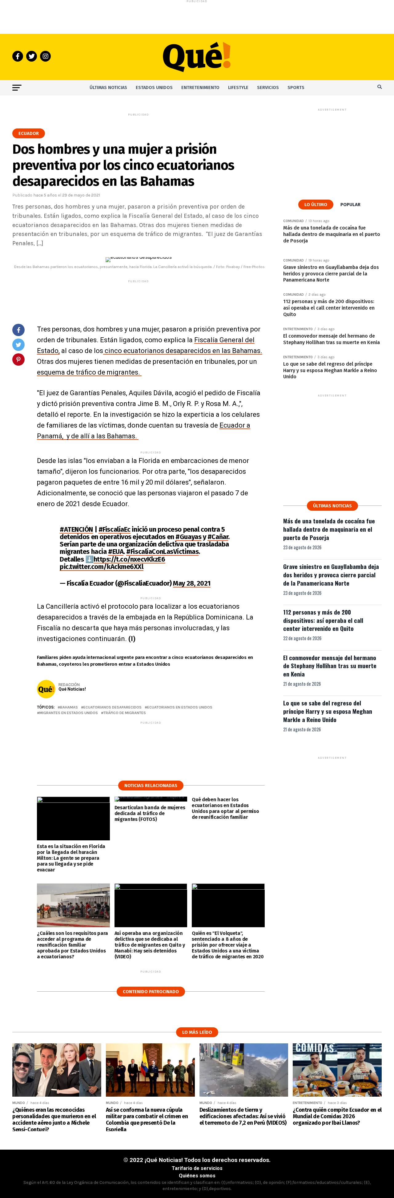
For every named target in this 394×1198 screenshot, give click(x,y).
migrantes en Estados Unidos (68, 713)
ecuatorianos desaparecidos (112, 707)
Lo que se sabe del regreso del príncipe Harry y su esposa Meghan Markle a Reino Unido (327, 711)
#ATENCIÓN (76, 529)
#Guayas (188, 537)
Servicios (268, 87)
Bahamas (69, 707)
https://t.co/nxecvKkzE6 (129, 559)
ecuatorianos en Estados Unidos (179, 707)
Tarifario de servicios (197, 1168)
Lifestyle (238, 87)
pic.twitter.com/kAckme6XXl (101, 566)
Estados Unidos (154, 87)
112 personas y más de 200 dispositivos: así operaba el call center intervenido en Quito (323, 620)
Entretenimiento (200, 87)
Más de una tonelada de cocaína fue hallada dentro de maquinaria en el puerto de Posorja (329, 529)
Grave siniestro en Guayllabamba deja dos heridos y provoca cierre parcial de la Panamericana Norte (331, 574)
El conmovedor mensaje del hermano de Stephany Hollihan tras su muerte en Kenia (329, 666)
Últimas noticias (108, 87)
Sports (295, 87)
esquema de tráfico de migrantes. (89, 372)
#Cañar (217, 537)
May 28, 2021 (192, 583)
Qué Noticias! (72, 689)
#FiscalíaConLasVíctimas (162, 551)
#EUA (115, 551)
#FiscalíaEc (114, 529)
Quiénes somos (197, 1176)
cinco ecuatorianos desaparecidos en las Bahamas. (182, 351)
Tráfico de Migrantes (124, 713)
